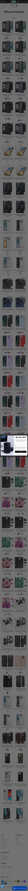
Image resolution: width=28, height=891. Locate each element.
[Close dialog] (26, 436)
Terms (17, 448)
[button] (2, 886)
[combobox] (15, 445)
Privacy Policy (16, 448)
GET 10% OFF (20, 451)
